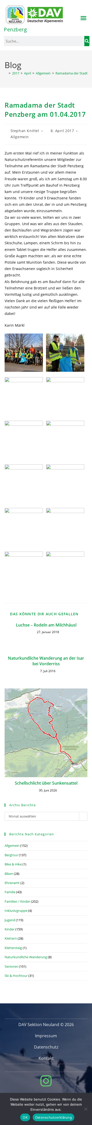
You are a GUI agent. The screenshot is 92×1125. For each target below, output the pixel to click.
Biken (9, 873)
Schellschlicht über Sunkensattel (46, 783)
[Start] (6, 73)
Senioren (11, 966)
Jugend (10, 920)
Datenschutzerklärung (53, 1117)
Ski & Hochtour (16, 975)
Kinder (10, 929)
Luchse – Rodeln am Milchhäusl (46, 625)
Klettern (11, 938)
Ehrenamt (12, 882)
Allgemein (19, 136)
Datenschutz (46, 1047)
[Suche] (86, 41)
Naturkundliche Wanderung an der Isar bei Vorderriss (46, 661)
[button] (83, 18)
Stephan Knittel (24, 130)
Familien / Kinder (17, 901)
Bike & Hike (13, 864)
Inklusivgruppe (16, 910)
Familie (10, 892)
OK (25, 1117)
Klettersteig (13, 947)
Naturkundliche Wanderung (26, 957)
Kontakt (46, 1058)
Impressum (46, 1036)
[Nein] (85, 1108)
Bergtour (11, 855)
